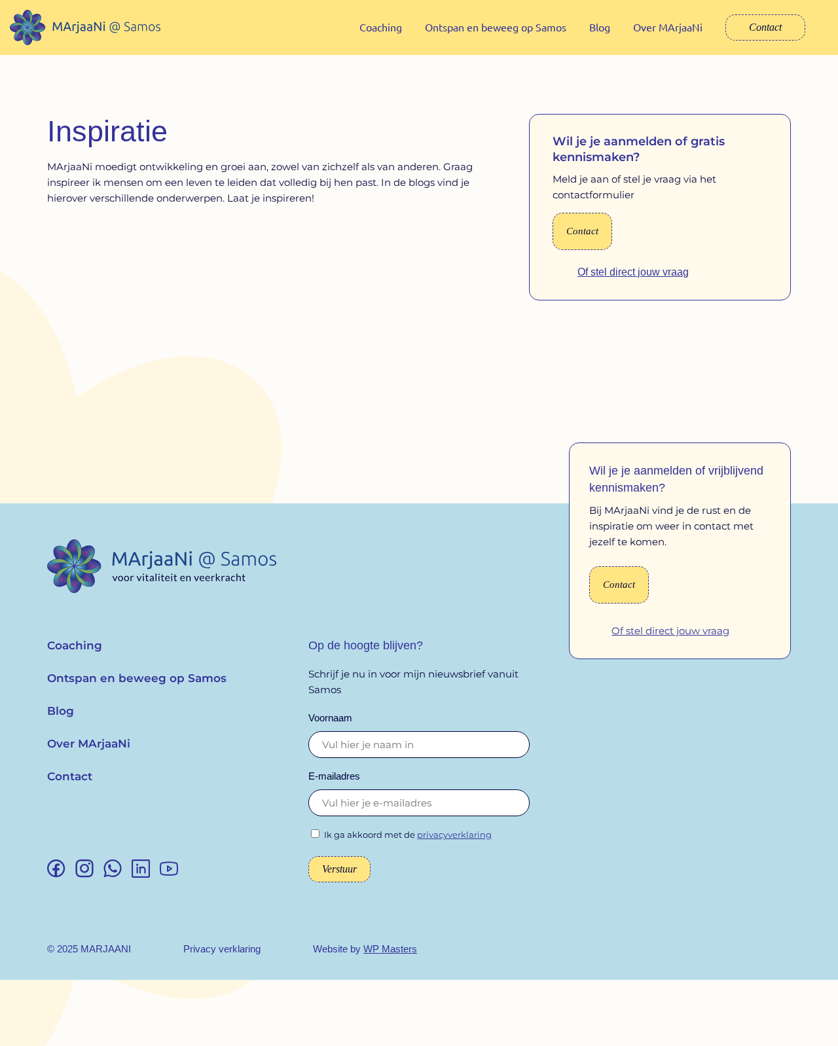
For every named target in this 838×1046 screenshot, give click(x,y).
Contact (765, 27)
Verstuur (339, 869)
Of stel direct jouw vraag (633, 272)
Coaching (380, 26)
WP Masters (390, 948)
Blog (599, 26)
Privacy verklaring (222, 948)
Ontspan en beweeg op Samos (495, 26)
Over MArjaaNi (667, 26)
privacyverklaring (454, 834)
